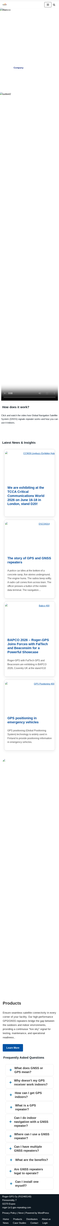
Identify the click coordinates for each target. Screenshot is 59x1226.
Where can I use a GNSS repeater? (31, 1136)
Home (6, 1219)
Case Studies (38, 67)
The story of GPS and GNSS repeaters (29, 560)
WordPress (43, 1213)
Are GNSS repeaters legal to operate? (28, 1171)
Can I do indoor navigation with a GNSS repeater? (31, 1121)
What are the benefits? (31, 1160)
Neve (21, 1213)
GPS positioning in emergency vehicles (23, 720)
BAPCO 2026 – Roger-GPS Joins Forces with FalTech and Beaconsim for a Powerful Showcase (28, 646)
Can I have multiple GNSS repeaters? (28, 1148)
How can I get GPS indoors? (28, 1095)
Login (45, 1223)
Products (17, 1219)
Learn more (12, 1048)
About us (46, 1219)
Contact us (29, 76)
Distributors (32, 1219)
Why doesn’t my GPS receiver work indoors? (31, 1082)
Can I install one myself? (27, 1183)
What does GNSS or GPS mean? (28, 1070)
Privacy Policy (9, 1213)
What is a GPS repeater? (25, 1107)
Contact (34, 1223)
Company (18, 67)
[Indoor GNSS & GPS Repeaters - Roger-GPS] (5, 4)
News (6, 1223)
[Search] (54, 5)
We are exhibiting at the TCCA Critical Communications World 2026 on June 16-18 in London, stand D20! (25, 496)
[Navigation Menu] (47, 4)
